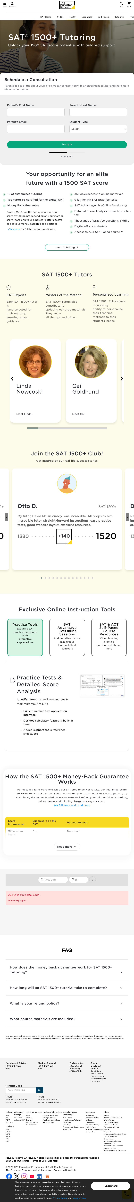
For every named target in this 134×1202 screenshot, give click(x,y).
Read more (65, 846)
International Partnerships (115, 1134)
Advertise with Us (111, 1127)
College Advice (49, 1118)
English (29, 1120)
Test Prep (67, 1125)
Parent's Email (17, 121)
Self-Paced (103, 17)
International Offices (94, 1129)
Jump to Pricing (65, 247)
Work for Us (109, 1120)
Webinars (90, 1115)
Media (106, 1129)
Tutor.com (67, 1122)
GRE (7, 1129)
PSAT (8, 1120)
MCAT (8, 1136)
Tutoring (119, 17)
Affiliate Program (111, 1122)
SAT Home (45, 17)
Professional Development (74, 1127)
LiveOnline (90, 1122)
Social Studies (32, 1122)
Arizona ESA (19, 1120)
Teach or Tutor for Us (113, 1118)
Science (29, 1118)
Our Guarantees (110, 1136)
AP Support (31, 1125)
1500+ (73, 17)
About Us (67, 1129)
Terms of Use (78, 1198)
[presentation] (12, 378)
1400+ (60, 17)
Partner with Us (110, 1125)
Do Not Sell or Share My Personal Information (71, 1158)
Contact (107, 1132)
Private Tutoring (93, 1125)
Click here (14, 229)
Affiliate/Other (76, 1071)
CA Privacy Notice (34, 1158)
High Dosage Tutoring (72, 1120)
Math (28, 1115)
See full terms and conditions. (72, 805)
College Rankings (50, 1115)
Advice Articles (92, 1118)
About (106, 1115)
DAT (7, 1139)
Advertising (75, 1068)
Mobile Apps (91, 1127)
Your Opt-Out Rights (17, 1161)
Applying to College (51, 1120)
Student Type (78, 121)
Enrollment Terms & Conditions (96, 1068)
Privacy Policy (59, 1198)
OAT (7, 1141)
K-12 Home (67, 1118)
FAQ (8, 1068)
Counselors (90, 1132)
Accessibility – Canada (113, 1146)
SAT (7, 1115)
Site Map (53, 1161)
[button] (32, 428)
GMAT (8, 1132)
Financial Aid (48, 1122)
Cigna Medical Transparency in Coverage (98, 1078)
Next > (67, 144)
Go (39, 1090)
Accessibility (97, 1073)
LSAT (8, 1134)
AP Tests (9, 1122)
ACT (7, 1118)
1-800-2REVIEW (13, 1066)
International (75, 1066)
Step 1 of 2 (67, 156)
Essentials (87, 17)
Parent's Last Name (82, 105)
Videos (89, 1120)
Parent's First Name (20, 105)
